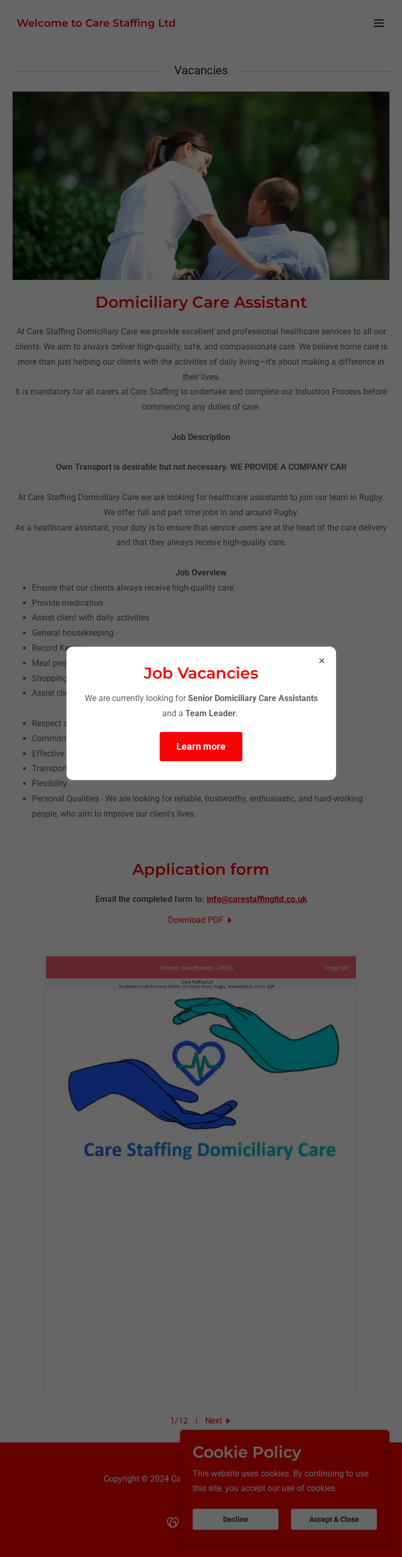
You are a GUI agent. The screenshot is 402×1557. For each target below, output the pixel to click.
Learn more (201, 746)
